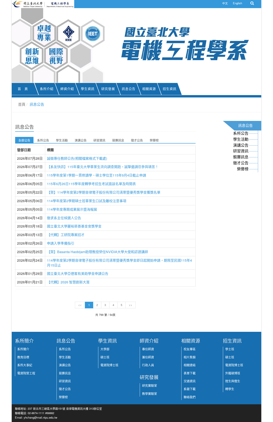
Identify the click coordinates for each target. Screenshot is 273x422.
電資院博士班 (109, 365)
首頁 (21, 104)
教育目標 (23, 357)
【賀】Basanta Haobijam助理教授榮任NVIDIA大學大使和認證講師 (97, 251)
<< (80, 305)
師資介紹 (67, 89)
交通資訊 (190, 381)
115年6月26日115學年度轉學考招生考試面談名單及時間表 (91, 183)
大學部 (104, 349)
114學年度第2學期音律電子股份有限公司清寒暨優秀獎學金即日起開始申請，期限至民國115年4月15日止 (119, 263)
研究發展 (108, 89)
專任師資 (148, 349)
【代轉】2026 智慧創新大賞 (68, 282)
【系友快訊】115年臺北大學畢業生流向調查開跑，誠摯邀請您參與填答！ (102, 166)
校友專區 (190, 349)
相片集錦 (190, 357)
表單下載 (190, 373)
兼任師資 (148, 357)
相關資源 (149, 89)
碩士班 (104, 357)
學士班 (229, 349)
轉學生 (229, 389)
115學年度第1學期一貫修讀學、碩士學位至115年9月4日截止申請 (96, 175)
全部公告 (24, 140)
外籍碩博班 (232, 373)
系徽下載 (190, 389)
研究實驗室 (149, 385)
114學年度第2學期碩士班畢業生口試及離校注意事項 (86, 200)
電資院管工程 (26, 373)
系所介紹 (47, 89)
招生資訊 (169, 89)
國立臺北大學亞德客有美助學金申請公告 (77, 273)
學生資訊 (87, 89)
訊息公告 (128, 89)
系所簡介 (23, 349)
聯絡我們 (190, 397)
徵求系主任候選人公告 (64, 217)
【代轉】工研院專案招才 (65, 234)
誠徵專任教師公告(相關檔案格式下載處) (77, 158)
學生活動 (62, 140)
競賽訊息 (118, 140)
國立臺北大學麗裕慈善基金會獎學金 (74, 226)
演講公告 (81, 140)
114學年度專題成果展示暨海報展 (72, 209)
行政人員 (148, 365)
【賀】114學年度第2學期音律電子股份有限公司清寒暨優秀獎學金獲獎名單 (103, 192)
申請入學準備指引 (60, 243)
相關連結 (190, 365)
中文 (225, 3)
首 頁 (23, 89)
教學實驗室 (149, 393)
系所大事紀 (24, 365)
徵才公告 (137, 140)
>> (130, 305)
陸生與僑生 (232, 381)
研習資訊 (99, 140)
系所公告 (43, 140)
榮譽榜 (154, 140)
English (237, 3)
